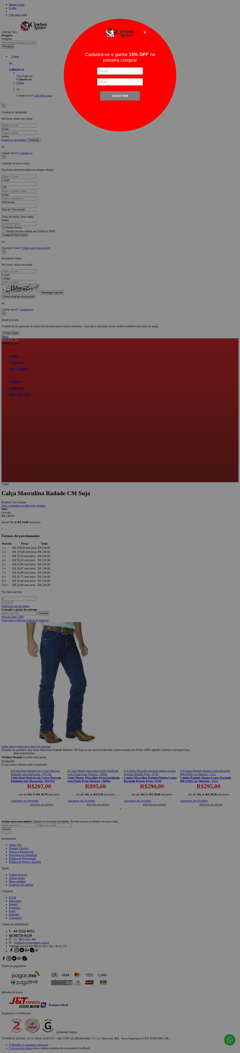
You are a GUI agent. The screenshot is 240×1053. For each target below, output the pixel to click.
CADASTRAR (120, 96)
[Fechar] (145, 32)
